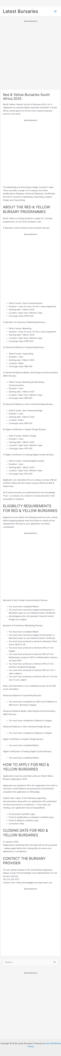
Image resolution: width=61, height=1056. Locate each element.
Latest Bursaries (20, 11)
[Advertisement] (30, 53)
